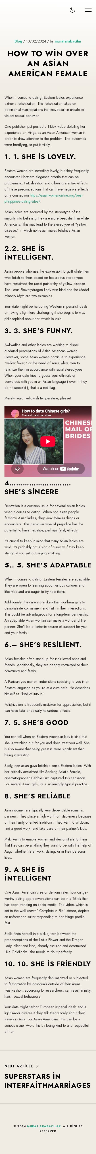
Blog (18, 41)
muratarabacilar (68, 41)
